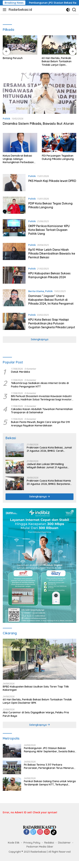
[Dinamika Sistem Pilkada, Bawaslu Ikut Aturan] (39, 93)
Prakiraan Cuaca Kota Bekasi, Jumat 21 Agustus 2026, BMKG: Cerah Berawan (49, 449)
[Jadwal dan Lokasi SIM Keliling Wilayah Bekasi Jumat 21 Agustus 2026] (15, 467)
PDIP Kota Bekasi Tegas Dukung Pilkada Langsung (50, 205)
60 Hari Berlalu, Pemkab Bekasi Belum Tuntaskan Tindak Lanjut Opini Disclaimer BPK (56, 61)
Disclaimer (64, 842)
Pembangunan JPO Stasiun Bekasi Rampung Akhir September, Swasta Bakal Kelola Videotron (49, 749)
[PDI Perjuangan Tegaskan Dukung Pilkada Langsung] (59, 142)
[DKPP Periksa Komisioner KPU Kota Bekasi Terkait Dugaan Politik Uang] (14, 228)
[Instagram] (40, 832)
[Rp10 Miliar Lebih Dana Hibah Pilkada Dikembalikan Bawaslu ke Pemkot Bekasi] (14, 252)
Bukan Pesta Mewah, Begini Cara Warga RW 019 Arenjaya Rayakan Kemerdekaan (40, 423)
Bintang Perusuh (13, 58)
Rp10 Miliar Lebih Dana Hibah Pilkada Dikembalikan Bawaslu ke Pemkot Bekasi (51, 253)
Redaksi (49, 842)
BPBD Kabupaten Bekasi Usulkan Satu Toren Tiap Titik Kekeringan (36, 688)
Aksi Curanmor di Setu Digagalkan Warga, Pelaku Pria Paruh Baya (36, 714)
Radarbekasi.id (20, 9)
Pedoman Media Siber (39, 846)
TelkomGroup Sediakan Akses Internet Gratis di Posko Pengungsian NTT (40, 384)
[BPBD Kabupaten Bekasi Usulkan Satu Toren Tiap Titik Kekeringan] (39, 659)
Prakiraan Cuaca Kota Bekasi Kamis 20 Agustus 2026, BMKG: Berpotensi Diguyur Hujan (49, 482)
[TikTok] (54, 832)
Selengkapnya (39, 339)
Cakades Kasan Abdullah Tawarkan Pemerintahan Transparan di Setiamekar (42, 410)
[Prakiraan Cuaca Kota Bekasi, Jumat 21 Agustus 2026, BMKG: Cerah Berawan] (15, 450)
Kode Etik (13, 842)
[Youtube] (47, 832)
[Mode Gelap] (68, 10)
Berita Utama (36, 291)
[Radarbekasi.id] (39, 827)
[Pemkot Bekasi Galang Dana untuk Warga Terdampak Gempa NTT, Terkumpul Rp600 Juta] (12, 784)
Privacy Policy (32, 842)
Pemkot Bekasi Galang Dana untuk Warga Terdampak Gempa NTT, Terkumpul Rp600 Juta (50, 783)
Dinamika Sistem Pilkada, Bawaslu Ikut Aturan (39, 123)
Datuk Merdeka (20, 371)
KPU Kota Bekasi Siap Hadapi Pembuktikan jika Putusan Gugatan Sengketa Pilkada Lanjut (51, 323)
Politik (6, 118)
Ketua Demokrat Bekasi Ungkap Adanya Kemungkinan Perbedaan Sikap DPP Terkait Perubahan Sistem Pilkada (19, 159)
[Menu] (5, 10)
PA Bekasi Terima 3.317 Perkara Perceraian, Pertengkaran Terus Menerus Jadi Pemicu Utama (49, 766)
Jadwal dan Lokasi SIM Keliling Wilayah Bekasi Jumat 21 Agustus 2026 (47, 465)
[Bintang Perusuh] (20, 45)
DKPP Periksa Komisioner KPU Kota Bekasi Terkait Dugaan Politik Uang (49, 229)
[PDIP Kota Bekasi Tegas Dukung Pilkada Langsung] (14, 205)
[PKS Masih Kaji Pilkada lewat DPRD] (14, 182)
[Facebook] (26, 832)
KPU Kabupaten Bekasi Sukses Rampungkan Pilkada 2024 (49, 275)
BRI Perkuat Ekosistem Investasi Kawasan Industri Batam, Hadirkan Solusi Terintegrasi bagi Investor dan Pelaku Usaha (41, 398)
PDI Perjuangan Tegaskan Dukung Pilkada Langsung (58, 157)
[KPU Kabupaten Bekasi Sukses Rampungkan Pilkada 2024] (14, 275)
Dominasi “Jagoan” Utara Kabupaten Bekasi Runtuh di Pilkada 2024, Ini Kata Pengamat (50, 299)
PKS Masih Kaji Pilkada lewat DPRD (52, 181)
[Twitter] (33, 832)
